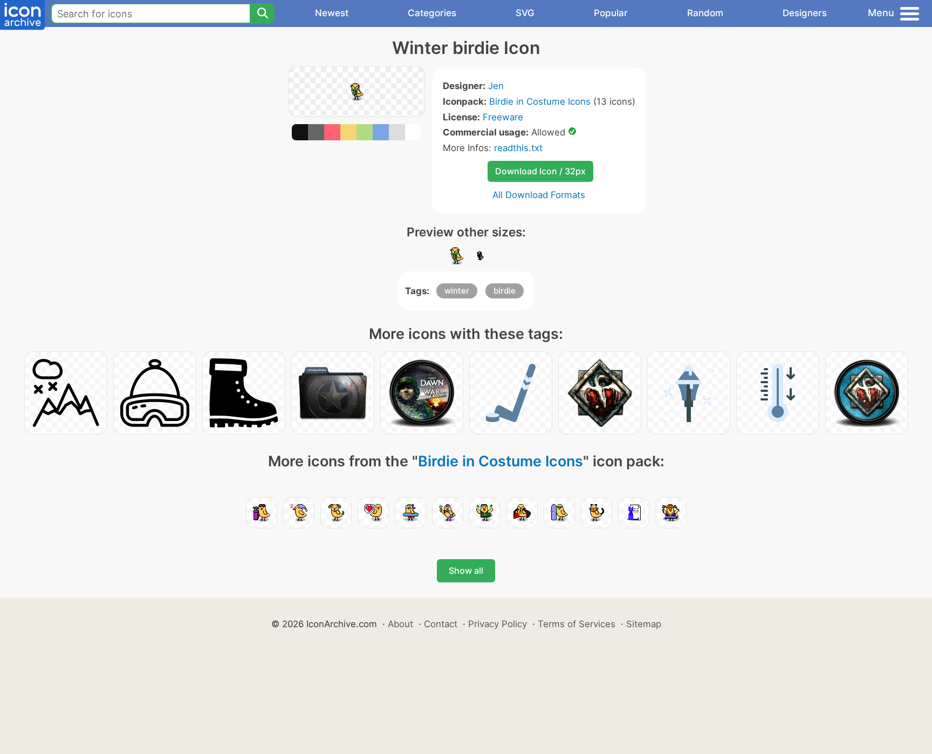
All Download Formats (538, 194)
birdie (505, 291)
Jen (496, 85)
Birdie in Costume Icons (540, 101)
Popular (611, 13)
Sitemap (643, 624)
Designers (805, 13)
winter (456, 291)
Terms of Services (576, 624)
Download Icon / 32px (540, 171)
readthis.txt (518, 147)
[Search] (262, 13)
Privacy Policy (497, 624)
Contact (440, 624)
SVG (525, 13)
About (400, 624)
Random (705, 13)
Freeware (503, 117)
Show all (466, 570)
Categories (432, 13)
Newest (331, 13)
